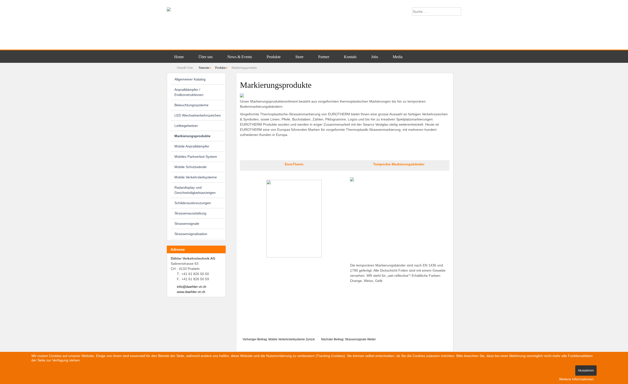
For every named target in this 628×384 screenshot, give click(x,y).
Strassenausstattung (190, 213)
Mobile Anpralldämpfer (191, 146)
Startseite (204, 67)
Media (398, 57)
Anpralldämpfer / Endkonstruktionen (188, 92)
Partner (323, 57)
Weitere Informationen (576, 379)
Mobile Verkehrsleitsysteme (195, 177)
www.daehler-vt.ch (191, 292)
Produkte (274, 57)
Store (299, 57)
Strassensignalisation (190, 234)
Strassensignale (186, 223)
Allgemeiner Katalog (190, 79)
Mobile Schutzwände (190, 167)
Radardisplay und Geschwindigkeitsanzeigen (195, 190)
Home (179, 57)
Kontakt (350, 57)
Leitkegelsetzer (186, 126)
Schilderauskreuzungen (192, 203)
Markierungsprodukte (192, 136)
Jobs (374, 57)
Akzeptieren (586, 370)
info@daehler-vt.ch (191, 287)
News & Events (239, 57)
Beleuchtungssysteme (191, 105)
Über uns (205, 57)
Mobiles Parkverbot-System (195, 157)
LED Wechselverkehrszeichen (197, 115)
